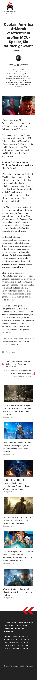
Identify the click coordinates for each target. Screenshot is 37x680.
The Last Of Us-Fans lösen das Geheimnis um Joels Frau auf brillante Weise (18, 364)
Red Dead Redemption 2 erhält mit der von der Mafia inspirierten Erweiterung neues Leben (18, 520)
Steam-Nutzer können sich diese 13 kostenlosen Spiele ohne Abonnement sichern (17, 373)
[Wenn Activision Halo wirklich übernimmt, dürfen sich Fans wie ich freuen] (18, 584)
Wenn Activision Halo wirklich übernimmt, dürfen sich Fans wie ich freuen (17, 592)
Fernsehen (10, 352)
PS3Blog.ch (14, 666)
